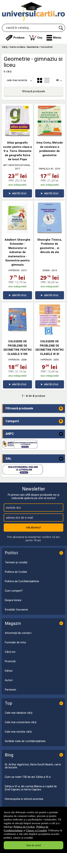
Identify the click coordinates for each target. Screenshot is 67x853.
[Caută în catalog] (61, 28)
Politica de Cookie (24, 826)
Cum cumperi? (14, 590)
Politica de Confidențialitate (22, 581)
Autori (8, 680)
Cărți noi (10, 652)
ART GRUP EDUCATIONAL (16, 165)
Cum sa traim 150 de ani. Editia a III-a (28, 777)
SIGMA (46, 270)
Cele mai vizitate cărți (18, 731)
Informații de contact (18, 633)
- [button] (61, 434)
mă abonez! (33, 527)
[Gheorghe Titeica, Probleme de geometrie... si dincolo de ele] (49, 232)
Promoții (10, 661)
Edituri (8, 670)
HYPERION (13, 270)
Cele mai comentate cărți (20, 722)
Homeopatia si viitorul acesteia (24, 799)
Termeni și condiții (16, 562)
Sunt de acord (33, 845)
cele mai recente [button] (17, 80)
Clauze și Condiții (36, 830)
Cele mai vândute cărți (18, 712)
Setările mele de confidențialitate (25, 741)
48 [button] (57, 80)
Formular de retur (15, 642)
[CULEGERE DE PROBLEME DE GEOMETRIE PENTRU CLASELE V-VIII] (17, 334)
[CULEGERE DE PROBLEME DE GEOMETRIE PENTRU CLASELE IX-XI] (49, 334)
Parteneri (10, 689)
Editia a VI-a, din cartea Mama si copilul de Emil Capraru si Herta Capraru (31, 788)
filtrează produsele (33, 91)
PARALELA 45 (46, 168)
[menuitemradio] (47, 80)
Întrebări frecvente (16, 609)
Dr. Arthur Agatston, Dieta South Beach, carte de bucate (33, 766)
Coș (37, 36)
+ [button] (61, 408)
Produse (19, 37)
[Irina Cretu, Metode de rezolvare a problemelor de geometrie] (49, 135)
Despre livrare (13, 600)
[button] (54, 38)
